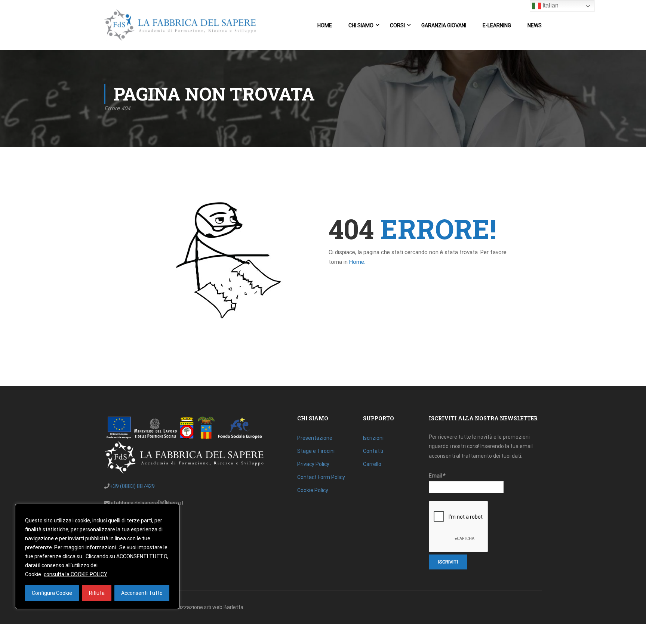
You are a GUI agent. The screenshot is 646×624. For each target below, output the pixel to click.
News (534, 25)
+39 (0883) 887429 (132, 486)
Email (437, 476)
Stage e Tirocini (316, 451)
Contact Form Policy (321, 477)
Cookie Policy (312, 490)
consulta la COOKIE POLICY (75, 574)
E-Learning (497, 25)
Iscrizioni (373, 438)
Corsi (397, 25)
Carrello (372, 464)
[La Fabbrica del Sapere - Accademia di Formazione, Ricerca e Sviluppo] (180, 28)
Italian (550, 5)
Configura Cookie (52, 593)
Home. (357, 262)
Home (324, 25)
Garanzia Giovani (443, 25)
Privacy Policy (313, 464)
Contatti (373, 451)
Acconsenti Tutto (142, 593)
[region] (97, 556)
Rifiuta (97, 593)
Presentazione (314, 438)
